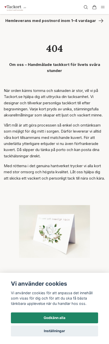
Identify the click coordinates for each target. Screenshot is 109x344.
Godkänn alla (54, 318)
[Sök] (85, 7)
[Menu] (103, 7)
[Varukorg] (94, 7)
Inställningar (54, 331)
